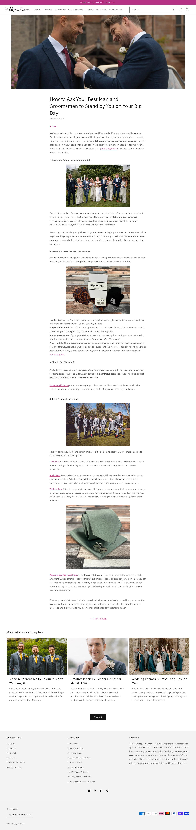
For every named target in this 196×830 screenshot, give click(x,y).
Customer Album (75, 762)
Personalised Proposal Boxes (64, 575)
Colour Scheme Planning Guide (81, 781)
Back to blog (99, 618)
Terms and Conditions (16, 762)
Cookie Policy (12, 753)
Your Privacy (12, 758)
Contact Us (11, 748)
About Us (11, 744)
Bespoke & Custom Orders (79, 758)
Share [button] (55, 126)
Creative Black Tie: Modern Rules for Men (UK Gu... (96, 681)
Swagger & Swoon (18, 824)
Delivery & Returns (76, 748)
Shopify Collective (14, 767)
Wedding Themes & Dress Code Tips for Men (159, 681)
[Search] (173, 10)
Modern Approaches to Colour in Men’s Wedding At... (36, 681)
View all (98, 717)
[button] (48, 9)
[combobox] (153, 10)
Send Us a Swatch (75, 753)
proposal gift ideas (109, 148)
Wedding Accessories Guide (79, 776)
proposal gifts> (57, 354)
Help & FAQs (73, 744)
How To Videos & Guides (78, 772)
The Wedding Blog (75, 767)
